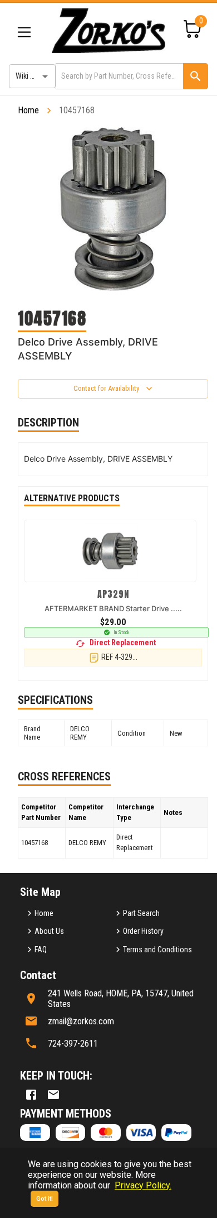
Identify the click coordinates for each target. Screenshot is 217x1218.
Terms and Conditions (157, 949)
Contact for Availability (106, 388)
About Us (49, 931)
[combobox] (118, 76)
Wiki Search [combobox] (34, 75)
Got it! (44, 1198)
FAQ (40, 949)
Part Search (141, 913)
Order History (143, 931)
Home (28, 110)
